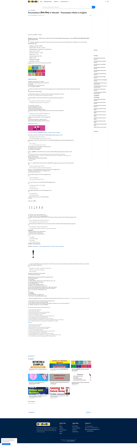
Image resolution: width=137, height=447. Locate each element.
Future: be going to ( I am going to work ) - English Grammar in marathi (59, 396)
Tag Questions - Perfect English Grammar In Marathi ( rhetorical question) (48, 246)
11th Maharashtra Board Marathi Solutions (100, 71)
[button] (106, 2)
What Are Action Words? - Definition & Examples (38, 369)
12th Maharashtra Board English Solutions (100, 77)
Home (29, 10)
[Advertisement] (59, 24)
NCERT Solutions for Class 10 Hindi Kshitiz (100, 125)
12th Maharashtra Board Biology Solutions (100, 74)
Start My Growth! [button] (6, 444)
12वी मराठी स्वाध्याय (96, 97)
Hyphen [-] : (30, 169)
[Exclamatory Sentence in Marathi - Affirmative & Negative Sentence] (81, 377)
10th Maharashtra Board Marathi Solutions (100, 62)
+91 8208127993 (90, 431)
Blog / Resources (63, 429)
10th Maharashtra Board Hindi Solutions (99, 59)
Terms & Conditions (76, 427)
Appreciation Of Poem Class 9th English (99, 122)
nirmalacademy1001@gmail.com (93, 429)
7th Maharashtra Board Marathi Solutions (100, 100)
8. (28, 117)
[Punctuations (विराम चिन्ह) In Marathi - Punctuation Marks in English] (81, 364)
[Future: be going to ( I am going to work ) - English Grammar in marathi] (60, 391)
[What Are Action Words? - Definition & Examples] (38, 364)
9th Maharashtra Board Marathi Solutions (100, 106)
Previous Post (32, 412)
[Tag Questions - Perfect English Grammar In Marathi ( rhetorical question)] (38, 377)
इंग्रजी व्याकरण (33, 10)
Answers (29, 322)
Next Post (88, 412)
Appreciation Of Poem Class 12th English (100, 115)
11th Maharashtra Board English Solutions (100, 65)
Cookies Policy (75, 431)
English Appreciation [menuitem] (48, 1)
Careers (61, 431)
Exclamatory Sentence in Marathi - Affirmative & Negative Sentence (80, 383)
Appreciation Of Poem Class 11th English (100, 112)
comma (35, 105)
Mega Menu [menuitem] (56, 1)
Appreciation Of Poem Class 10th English (100, 109)
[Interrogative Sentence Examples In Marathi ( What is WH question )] (60, 377)
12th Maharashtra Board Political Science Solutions (100, 93)
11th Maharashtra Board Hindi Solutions (99, 68)
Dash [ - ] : (30, 163)
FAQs (61, 433)
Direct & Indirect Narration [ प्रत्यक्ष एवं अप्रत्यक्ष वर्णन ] (59, 369)
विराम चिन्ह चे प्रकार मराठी (32, 43)
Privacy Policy (75, 426)
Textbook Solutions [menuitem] (64, 1)
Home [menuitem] (41, 1)
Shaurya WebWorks (71, 440)
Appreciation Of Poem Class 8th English (99, 118)
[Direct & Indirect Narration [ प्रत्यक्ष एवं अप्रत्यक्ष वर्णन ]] (60, 364)
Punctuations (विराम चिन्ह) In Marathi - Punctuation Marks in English (46, 132)
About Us (61, 427)
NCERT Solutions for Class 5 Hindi (100, 127)
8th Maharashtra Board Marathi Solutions (100, 103)
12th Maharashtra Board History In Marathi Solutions (100, 87)
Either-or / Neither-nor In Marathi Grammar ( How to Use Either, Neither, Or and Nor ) (38, 396)
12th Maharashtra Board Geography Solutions (100, 80)
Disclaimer (74, 429)
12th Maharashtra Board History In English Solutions (100, 83)
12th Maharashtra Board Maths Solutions (99, 90)
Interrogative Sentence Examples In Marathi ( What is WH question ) (59, 383)
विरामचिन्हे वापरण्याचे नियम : (32, 79)
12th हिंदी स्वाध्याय (96, 95)
